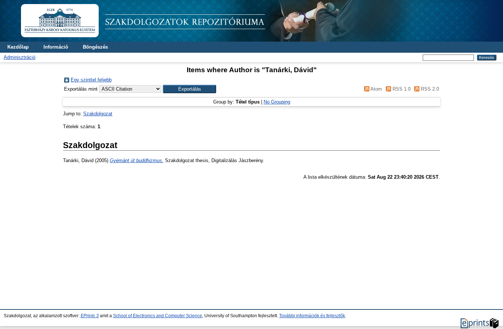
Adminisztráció (19, 57)
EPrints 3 (90, 316)
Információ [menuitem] (55, 47)
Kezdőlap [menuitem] (18, 47)
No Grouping (277, 102)
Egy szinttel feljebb (91, 80)
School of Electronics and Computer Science (157, 316)
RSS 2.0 (429, 89)
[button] (189, 89)
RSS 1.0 (400, 89)
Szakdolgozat (97, 113)
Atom (375, 89)
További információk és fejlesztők (312, 316)
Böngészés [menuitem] (95, 47)
